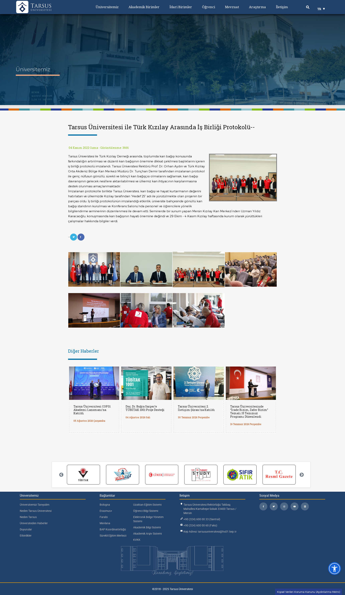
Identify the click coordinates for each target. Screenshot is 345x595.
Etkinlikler (26, 535)
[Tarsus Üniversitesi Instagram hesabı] (284, 506)
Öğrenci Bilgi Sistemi (145, 511)
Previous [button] (61, 475)
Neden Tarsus (28, 517)
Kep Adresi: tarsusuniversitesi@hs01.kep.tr (210, 531)
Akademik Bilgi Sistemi (147, 527)
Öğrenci (208, 7)
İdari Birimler (181, 7)
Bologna (105, 504)
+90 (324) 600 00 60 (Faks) (200, 525)
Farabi (104, 517)
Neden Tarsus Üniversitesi (36, 511)
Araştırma (257, 7)
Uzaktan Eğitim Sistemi (147, 504)
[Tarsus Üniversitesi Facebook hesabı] (263, 506)
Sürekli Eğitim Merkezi (113, 535)
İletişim (282, 7)
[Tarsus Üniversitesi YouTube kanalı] (294, 506)
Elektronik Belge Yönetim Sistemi (148, 519)
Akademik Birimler (144, 7)
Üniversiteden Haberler (34, 523)
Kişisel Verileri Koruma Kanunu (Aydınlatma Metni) (308, 591)
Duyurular (26, 529)
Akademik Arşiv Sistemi (147, 533)
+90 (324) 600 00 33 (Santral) (201, 519)
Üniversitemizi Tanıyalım (34, 504)
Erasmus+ (106, 511)
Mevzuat (232, 7)
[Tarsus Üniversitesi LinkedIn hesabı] (305, 506)
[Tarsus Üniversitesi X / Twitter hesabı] (274, 506)
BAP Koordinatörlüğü (113, 529)
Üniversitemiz (107, 7)
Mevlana (105, 523)
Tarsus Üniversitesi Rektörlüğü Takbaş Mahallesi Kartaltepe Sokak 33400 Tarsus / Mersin (209, 509)
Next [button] (301, 475)
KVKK (136, 540)
